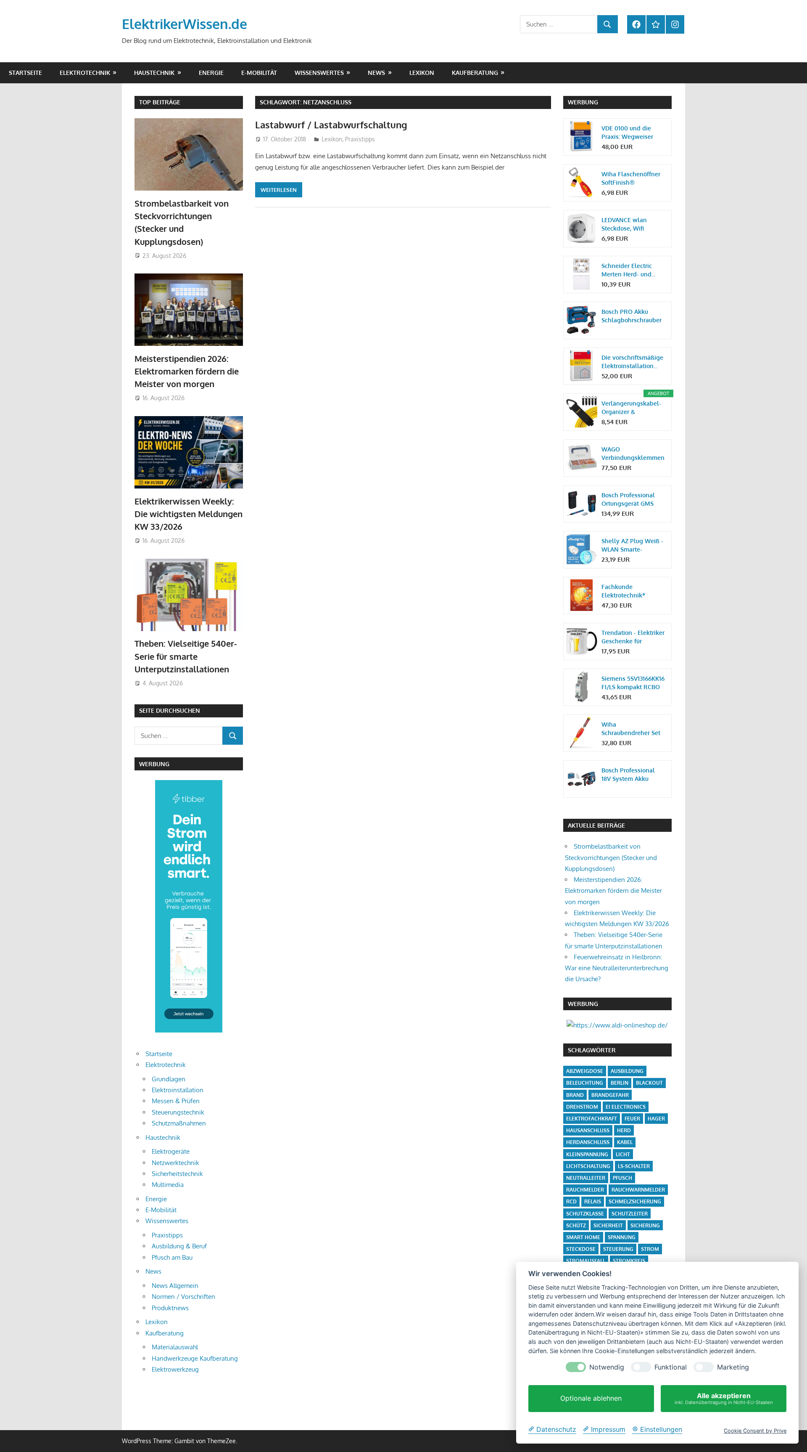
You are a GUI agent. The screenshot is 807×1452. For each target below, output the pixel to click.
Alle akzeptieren (724, 1398)
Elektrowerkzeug (175, 1369)
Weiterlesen (279, 189)
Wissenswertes (319, 72)
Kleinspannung (587, 1154)
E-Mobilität (259, 72)
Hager (656, 1118)
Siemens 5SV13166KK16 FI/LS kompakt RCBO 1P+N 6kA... (633, 683)
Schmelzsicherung (635, 1201)
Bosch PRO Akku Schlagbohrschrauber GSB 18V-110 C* (631, 316)
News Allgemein (175, 1286)
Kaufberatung (475, 72)
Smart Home (583, 1237)
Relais (592, 1201)
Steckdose (581, 1249)
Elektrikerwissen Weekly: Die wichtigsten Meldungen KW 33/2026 (188, 514)
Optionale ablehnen (591, 1398)
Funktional (670, 1367)
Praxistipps (360, 139)
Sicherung (645, 1225)
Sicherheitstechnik (177, 1174)
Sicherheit (608, 1225)
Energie (211, 72)
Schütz (576, 1225)
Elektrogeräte (171, 1151)
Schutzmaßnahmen (179, 1123)
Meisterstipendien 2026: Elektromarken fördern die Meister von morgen (186, 371)
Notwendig (606, 1367)
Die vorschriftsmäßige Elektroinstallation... (632, 361)
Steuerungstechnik (178, 1112)
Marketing (733, 1367)
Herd (624, 1130)
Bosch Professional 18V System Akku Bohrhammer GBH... (628, 775)
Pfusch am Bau (172, 1257)
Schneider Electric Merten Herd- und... (628, 270)
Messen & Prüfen (176, 1101)
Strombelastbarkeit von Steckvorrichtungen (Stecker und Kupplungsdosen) (611, 857)
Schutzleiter (630, 1213)
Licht (623, 1154)
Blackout (649, 1083)
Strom (650, 1249)
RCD (571, 1201)
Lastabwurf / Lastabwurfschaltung (331, 124)
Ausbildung (627, 1071)
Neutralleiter (585, 1178)
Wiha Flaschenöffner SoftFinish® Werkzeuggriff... (630, 178)
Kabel (625, 1142)
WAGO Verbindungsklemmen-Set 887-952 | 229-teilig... (633, 454)
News (376, 72)
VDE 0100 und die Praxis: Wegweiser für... (627, 133)
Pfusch (622, 1178)
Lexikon (421, 72)
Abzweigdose (584, 1071)
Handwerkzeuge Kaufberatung (195, 1358)
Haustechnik (154, 72)
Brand (575, 1095)
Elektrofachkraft (591, 1118)
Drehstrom (582, 1107)
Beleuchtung (584, 1083)
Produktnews (170, 1308)
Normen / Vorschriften (183, 1297)
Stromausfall (585, 1261)
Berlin (619, 1083)
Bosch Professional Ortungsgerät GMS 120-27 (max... (628, 499)
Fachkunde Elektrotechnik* (623, 591)
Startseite (25, 72)
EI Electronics (626, 1107)
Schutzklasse (585, 1213)
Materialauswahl (175, 1347)
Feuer (632, 1118)
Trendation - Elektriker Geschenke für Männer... (633, 637)
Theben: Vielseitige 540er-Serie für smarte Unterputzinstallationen (185, 656)
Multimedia (168, 1185)
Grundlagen (168, 1079)
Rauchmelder (585, 1190)
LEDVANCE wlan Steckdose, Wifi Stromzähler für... (625, 224)
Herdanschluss (587, 1142)
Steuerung (618, 1249)
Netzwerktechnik (175, 1163)
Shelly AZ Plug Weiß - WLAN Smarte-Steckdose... (632, 545)
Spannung (622, 1237)
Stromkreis (629, 1261)
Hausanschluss (587, 1130)
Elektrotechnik (85, 72)
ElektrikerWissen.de (184, 23)
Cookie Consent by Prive (755, 1431)
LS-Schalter (634, 1166)
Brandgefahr (610, 1095)
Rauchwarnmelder (638, 1190)
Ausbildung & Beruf (179, 1246)
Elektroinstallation (177, 1090)
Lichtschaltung (588, 1166)
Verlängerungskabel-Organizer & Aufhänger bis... (631, 408)
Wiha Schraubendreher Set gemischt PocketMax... (632, 729)
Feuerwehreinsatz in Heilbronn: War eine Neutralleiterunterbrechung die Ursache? (616, 968)
